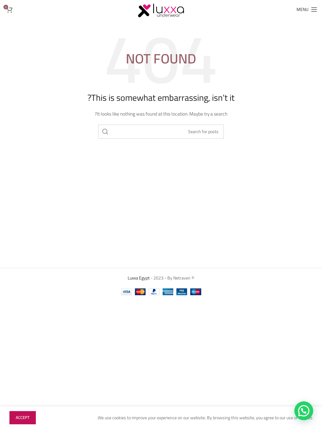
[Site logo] (161, 9)
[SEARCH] (105, 131)
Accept (23, 417)
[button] (303, 410)
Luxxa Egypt (139, 278)
